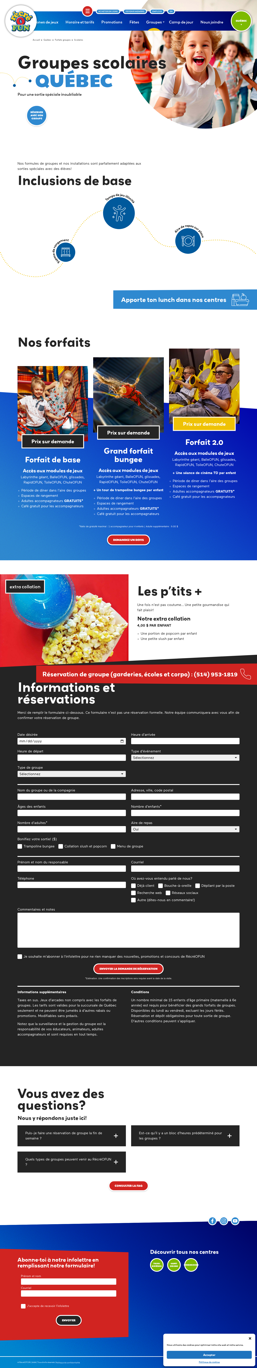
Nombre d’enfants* (146, 806)
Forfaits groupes (63, 40)
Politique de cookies (209, 1362)
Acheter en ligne (108, 11)
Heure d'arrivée (143, 734)
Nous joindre (211, 22)
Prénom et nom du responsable (42, 862)
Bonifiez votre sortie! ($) (37, 839)
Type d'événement (146, 751)
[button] (250, 1338)
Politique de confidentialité (68, 1362)
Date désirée (27, 734)
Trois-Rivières (157, 1264)
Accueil (36, 40)
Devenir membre (135, 11)
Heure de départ (30, 751)
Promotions (111, 22)
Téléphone (25, 878)
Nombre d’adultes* (32, 823)
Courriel (137, 862)
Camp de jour (181, 22)
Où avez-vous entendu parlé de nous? (161, 878)
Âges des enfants (31, 806)
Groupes (154, 22)
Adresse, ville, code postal (152, 790)
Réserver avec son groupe (36, 115)
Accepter (209, 1355)
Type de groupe (30, 767)
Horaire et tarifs (79, 22)
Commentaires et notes (36, 909)
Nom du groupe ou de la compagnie (46, 790)
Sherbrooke (191, 1265)
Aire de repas (141, 823)
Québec (47, 40)
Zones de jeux (46, 22)
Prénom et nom (31, 1276)
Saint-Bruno (174, 1264)
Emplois (157, 11)
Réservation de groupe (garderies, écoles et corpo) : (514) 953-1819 (140, 674)
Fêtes (134, 22)
